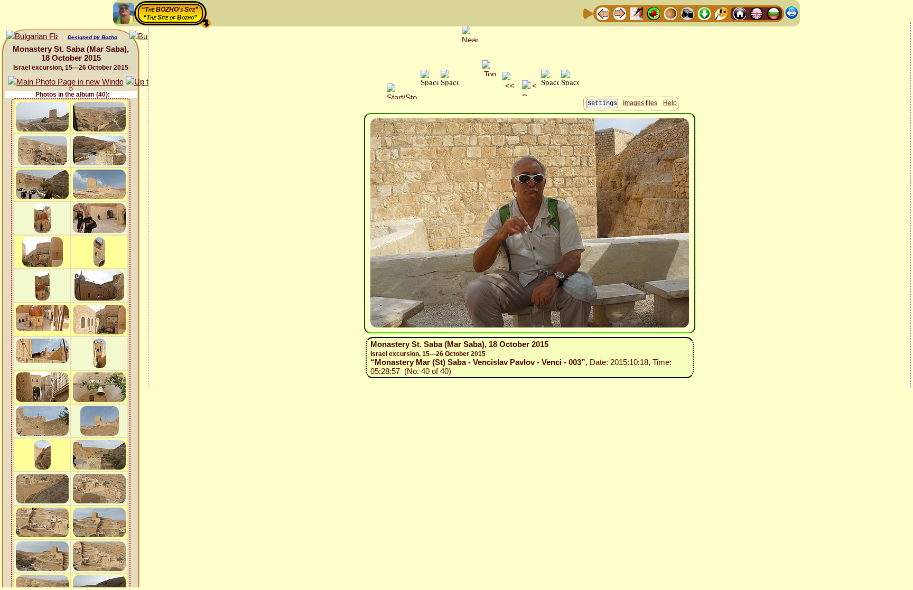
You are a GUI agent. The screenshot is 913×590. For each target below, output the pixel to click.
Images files (640, 103)
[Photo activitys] (687, 12)
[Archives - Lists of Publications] (636, 12)
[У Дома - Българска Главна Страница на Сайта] (773, 12)
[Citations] (653, 12)
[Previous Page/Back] (603, 12)
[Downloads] (704, 12)
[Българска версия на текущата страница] (32, 37)
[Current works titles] (670, 12)
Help (670, 103)
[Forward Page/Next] (619, 12)
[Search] (721, 12)
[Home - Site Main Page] (739, 12)
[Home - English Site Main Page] (756, 12)
